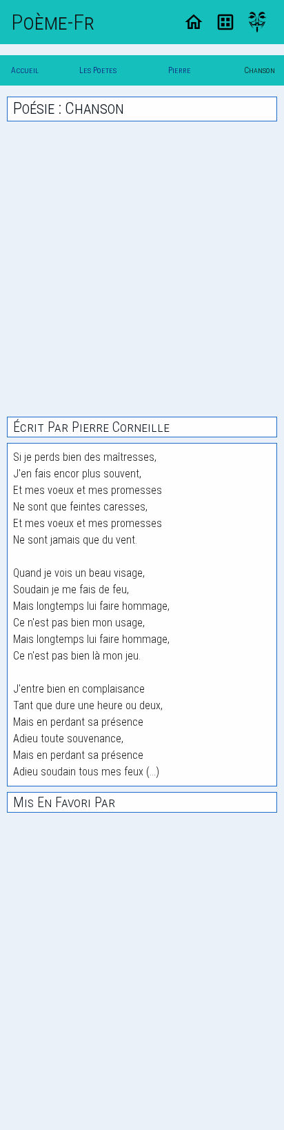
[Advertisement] (142, 269)
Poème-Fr (52, 22)
